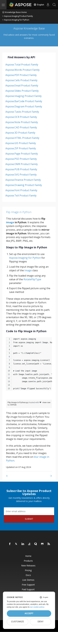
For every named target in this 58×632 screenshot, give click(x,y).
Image (28, 270)
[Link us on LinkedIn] (23, 544)
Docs (28, 575)
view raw (46, 402)
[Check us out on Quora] (36, 544)
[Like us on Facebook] (10, 544)
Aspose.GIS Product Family (20, 143)
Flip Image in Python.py (18, 402)
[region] (29, 365)
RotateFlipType (32, 279)
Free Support (28, 584)
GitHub (13, 405)
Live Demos (28, 579)
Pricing (28, 570)
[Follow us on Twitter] (16, 544)
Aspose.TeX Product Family (21, 195)
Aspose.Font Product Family (21, 190)
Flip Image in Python (18, 212)
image (10, 222)
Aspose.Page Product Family (21, 153)
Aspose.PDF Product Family (21, 75)
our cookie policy (37, 607)
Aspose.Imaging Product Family (23, 96)
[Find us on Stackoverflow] (29, 544)
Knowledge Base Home (16, 12)
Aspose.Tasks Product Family (22, 111)
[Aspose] (20, 4)
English (40, 4)
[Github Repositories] (42, 544)
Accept (29, 613)
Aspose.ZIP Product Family (20, 148)
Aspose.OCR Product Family (21, 117)
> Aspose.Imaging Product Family (17, 16)
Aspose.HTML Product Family (22, 138)
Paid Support (28, 589)
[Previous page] (8, 476)
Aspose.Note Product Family (21, 122)
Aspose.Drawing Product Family (23, 185)
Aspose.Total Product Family (21, 64)
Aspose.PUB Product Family (21, 169)
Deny (40, 621)
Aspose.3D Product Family (20, 132)
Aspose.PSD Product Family (21, 159)
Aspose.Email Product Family (21, 85)
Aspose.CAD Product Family (21, 127)
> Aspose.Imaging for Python (15, 19)
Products (28, 560)
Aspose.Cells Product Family (21, 80)
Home (28, 556)
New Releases (28, 565)
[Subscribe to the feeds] (49, 544)
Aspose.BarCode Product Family (23, 101)
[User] (48, 4)
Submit (29, 518)
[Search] (54, 4)
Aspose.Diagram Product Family (23, 106)
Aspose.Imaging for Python (25, 257)
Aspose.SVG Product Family (21, 174)
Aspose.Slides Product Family (22, 90)
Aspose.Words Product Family (22, 69)
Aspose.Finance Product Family (23, 179)
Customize (17, 621)
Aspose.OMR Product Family (21, 164)
